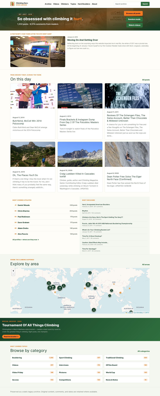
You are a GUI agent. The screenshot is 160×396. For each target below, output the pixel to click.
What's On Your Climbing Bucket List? (96, 230)
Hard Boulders (84, 4)
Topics (73, 4)
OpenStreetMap (138, 312)
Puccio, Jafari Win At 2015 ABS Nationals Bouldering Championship (107, 223)
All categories (144, 351)
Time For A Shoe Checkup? (92, 236)
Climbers (65, 4)
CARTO (147, 312)
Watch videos (134, 25)
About (94, 4)
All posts (146, 80)
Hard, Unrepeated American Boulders (96, 204)
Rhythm (85, 211)
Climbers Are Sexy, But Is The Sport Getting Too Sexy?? (102, 217)
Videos (56, 4)
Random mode (134, 19)
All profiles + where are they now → (26, 239)
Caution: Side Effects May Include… (95, 242)
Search (145, 4)
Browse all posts (133, 13)
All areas (146, 264)
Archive (48, 4)
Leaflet (129, 312)
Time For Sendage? (89, 249)
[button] (114, 284)
